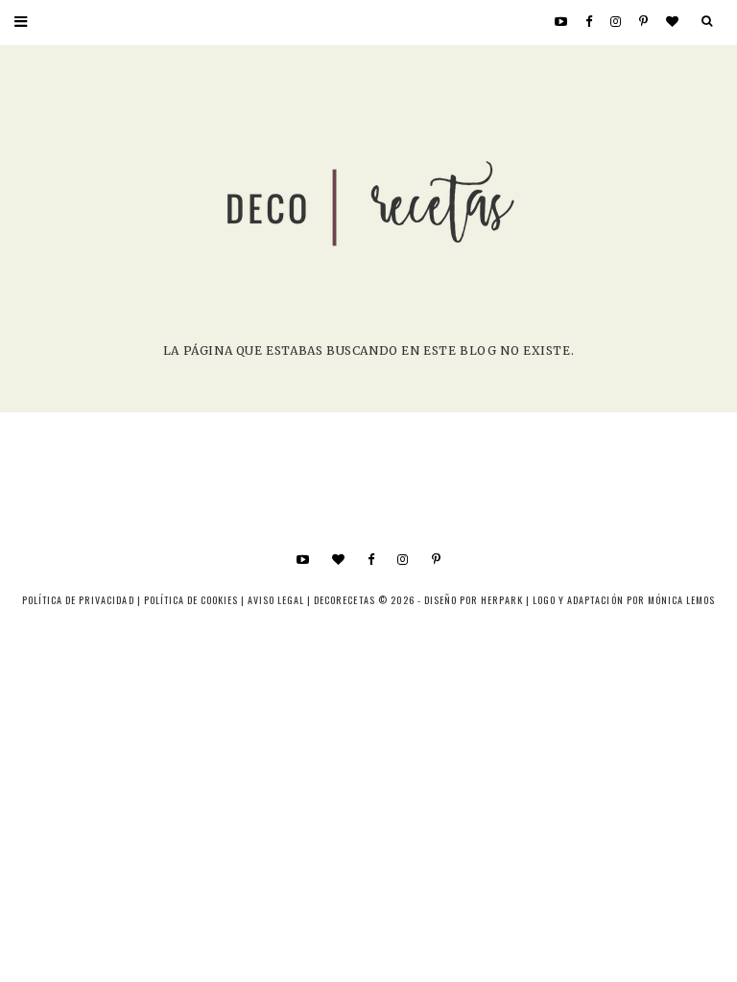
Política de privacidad (77, 600)
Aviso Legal (276, 600)
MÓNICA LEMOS (681, 600)
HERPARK (502, 600)
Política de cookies (191, 600)
